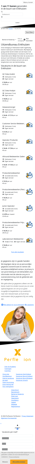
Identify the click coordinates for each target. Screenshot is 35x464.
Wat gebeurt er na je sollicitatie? (14, 305)
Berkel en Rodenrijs (8, 40)
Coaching (8, 371)
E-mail (4, 444)
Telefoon (5, 449)
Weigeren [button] (5, 461)
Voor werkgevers (8, 386)
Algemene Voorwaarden (9, 418)
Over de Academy (10, 367)
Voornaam (5, 438)
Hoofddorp (15, 400)
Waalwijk (14, 404)
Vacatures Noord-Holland (24, 376)
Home (11, 28)
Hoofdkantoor (7, 376)
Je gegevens (30, 305)
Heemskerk (15, 398)
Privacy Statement (27, 416)
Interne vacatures (8, 378)
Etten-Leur (14, 396)
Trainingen (8, 369)
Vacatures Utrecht (22, 380)
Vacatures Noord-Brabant (24, 378)
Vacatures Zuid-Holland (23, 374)
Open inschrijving (8, 382)
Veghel (13, 402)
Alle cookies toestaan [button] (19, 461)
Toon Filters (29, 32)
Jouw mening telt (8, 384)
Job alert (5, 380)
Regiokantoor (15, 406)
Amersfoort (15, 390)
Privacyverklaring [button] (14, 457)
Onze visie (6, 374)
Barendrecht (15, 392)
